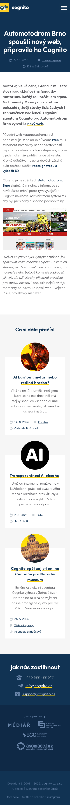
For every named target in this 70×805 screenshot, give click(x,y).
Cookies (17, 788)
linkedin (39, 797)
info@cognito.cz (38, 686)
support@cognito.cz (38, 694)
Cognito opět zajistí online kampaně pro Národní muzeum (35, 573)
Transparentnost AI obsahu (34, 475)
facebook (13, 797)
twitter (26, 797)
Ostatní (43, 422)
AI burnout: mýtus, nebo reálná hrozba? (35, 379)
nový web (35, 124)
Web (55, 140)
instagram (53, 797)
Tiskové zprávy (51, 60)
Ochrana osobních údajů (42, 788)
